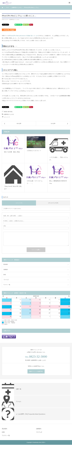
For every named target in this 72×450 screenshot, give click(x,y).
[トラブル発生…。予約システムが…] (59, 145)
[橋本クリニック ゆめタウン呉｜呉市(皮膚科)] (7, 3)
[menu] (69, 2)
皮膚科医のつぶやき (14, 19)
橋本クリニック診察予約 (36, 371)
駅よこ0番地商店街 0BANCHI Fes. (58, 182)
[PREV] (3, 296)
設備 (4, 274)
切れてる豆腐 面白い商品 (12, 152)
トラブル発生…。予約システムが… (59, 159)
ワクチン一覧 (6, 284)
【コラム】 (6, 279)
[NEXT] (68, 296)
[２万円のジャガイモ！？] (36, 142)
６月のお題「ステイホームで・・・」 (34, 182)
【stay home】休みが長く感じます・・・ (13, 188)
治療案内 (5, 269)
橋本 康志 (10, 111)
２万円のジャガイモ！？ (34, 150)
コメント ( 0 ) (19, 203)
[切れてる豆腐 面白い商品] (13, 142)
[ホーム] (2, 7)
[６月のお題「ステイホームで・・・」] (36, 171)
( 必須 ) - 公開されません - (13, 220)
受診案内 (5, 264)
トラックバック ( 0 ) (53, 203)
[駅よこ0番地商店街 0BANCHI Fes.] (59, 171)
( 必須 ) (12, 215)
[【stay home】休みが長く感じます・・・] (13, 174)
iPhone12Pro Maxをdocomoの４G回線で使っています (24, 35)
